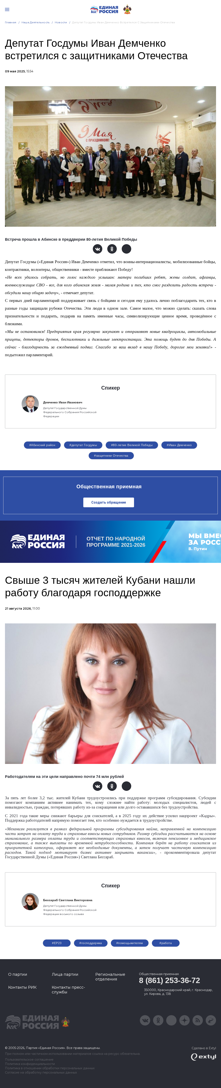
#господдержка (90, 943)
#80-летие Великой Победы (132, 445)
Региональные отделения (110, 977)
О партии (17, 974)
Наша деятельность (36, 22)
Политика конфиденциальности (30, 1064)
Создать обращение (108, 502)
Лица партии (65, 974)
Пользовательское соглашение (29, 1059)
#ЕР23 (57, 943)
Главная (10, 22)
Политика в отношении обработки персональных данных (50, 1068)
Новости (61, 22)
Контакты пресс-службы (68, 989)
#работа (165, 943)
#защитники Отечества (111, 455)
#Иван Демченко (179, 445)
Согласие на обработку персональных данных (41, 1072)
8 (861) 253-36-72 (169, 980)
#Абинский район (42, 445)
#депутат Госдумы (83, 445)
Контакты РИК (22, 987)
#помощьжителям (129, 943)
